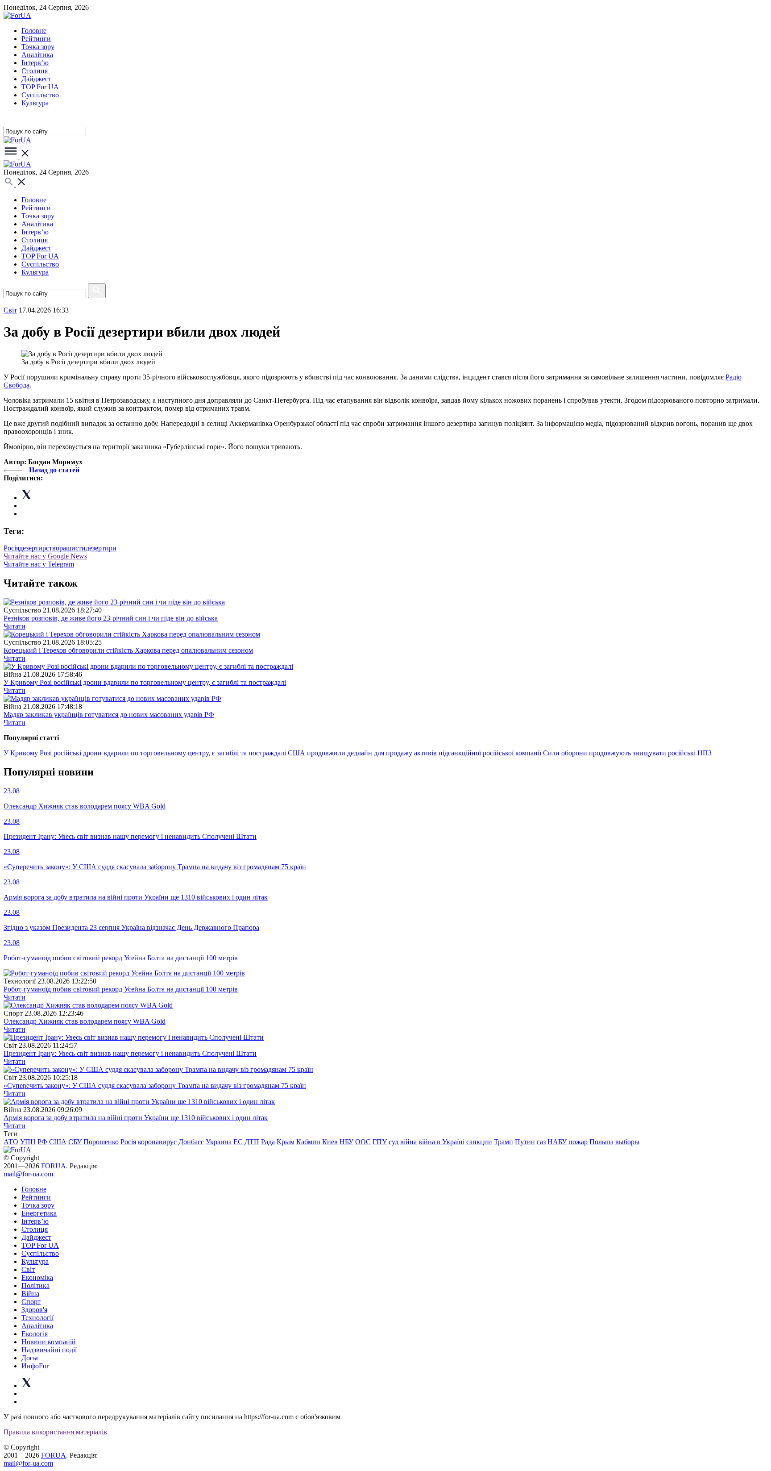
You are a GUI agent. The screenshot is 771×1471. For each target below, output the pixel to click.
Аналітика (37, 54)
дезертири (101, 548)
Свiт (10, 310)
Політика (35, 1285)
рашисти (72, 548)
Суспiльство (40, 95)
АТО (11, 1142)
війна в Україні (441, 1142)
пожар (578, 1142)
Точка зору (37, 46)
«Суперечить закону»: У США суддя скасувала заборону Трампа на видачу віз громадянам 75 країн (155, 1085)
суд (393, 1142)
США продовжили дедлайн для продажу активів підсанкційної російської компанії (414, 753)
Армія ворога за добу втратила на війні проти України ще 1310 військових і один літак (136, 1117)
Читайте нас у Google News (45, 556)
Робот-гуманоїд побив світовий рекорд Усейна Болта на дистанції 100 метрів (121, 989)
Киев (330, 1142)
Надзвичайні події (49, 1350)
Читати (14, 626)
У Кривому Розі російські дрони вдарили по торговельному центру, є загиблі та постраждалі (145, 682)
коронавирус (157, 1142)
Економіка (37, 1277)
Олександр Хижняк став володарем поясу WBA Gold (85, 1021)
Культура (35, 103)
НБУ (346, 1142)
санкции (479, 1142)
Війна (30, 1293)
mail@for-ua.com (28, 1174)
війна (408, 1142)
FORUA (53, 1166)
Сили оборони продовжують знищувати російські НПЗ (627, 753)
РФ (42, 1142)
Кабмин (308, 1142)
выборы (627, 1142)
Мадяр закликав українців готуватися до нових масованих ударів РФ (109, 714)
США (57, 1142)
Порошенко (101, 1142)
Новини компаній (48, 1342)
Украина (219, 1142)
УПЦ (28, 1142)
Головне (33, 30)
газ (541, 1142)
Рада (268, 1142)
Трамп (503, 1142)
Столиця (34, 71)
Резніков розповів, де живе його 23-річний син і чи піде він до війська (111, 618)
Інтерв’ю (35, 63)
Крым (285, 1142)
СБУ (75, 1142)
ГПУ (380, 1142)
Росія (11, 548)
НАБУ (557, 1142)
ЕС (238, 1142)
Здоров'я (34, 1309)
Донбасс (191, 1142)
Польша (601, 1142)
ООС (363, 1142)
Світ (28, 1269)
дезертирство (39, 548)
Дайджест (36, 79)
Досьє (30, 1358)
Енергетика (39, 1213)
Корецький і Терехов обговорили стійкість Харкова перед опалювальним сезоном (128, 650)
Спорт (31, 1301)
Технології (37, 1317)
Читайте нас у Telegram (39, 564)
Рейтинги (36, 38)
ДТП (252, 1142)
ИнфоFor (35, 1366)
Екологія (34, 1334)
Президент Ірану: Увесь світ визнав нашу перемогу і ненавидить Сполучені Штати (130, 1053)
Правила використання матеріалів (55, 1432)
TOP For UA (40, 87)
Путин (525, 1142)
